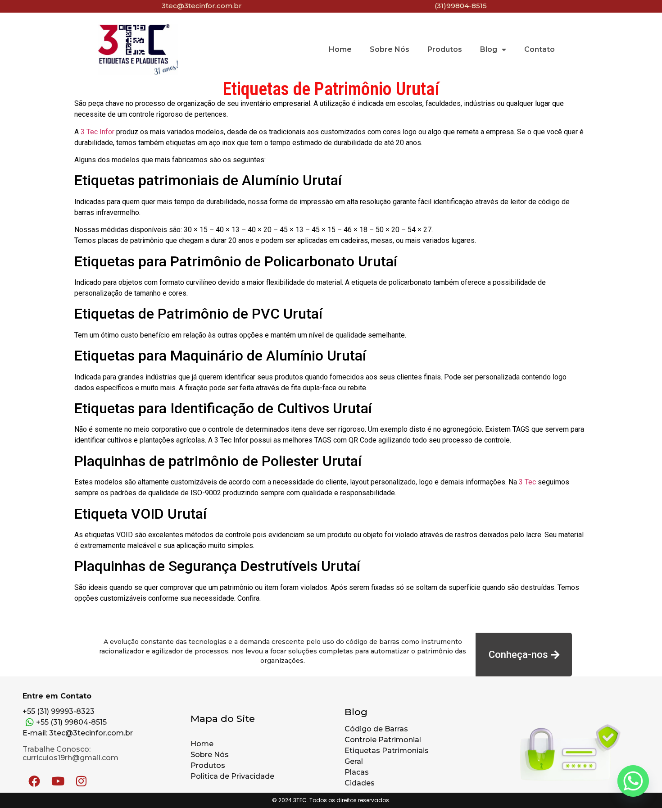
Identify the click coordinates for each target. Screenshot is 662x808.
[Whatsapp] (633, 781)
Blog (488, 49)
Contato (539, 49)
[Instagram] (81, 781)
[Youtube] (57, 781)
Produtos (444, 49)
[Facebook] (34, 781)
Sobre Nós (389, 49)
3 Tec (527, 482)
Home (340, 49)
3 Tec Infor (97, 132)
